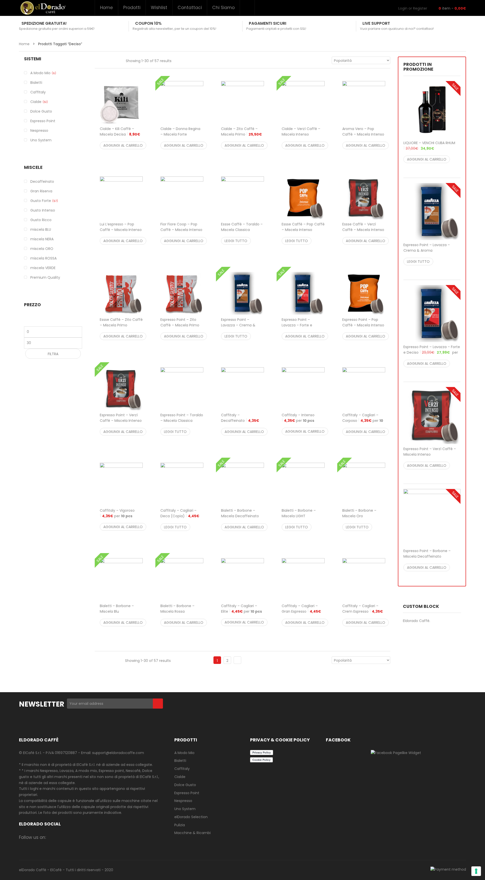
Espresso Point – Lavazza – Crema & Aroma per (430, 250)
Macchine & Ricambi (192, 832)
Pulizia (179, 824)
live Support (376, 23)
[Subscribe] (158, 703)
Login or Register (412, 8)
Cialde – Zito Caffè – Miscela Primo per (241, 134)
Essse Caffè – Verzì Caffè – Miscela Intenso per (363, 230)
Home (106, 8)
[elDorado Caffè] (43, 8)
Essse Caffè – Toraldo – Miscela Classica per (242, 230)
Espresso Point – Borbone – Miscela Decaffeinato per (429, 556)
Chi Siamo (223, 8)
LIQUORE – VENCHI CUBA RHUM (429, 145)
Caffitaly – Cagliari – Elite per (241, 608)
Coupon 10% (148, 23)
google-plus (82, 837)
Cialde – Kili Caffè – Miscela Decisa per (120, 134)
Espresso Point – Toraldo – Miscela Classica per (181, 420)
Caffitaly (182, 768)
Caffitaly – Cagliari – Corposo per (362, 420)
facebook (53, 837)
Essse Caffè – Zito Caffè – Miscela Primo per (121, 325)
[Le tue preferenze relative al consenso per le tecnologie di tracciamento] (476, 871)
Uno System (185, 808)
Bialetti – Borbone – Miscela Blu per (118, 614)
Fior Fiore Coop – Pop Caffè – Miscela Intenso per (181, 230)
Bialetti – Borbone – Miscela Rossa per (179, 614)
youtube (102, 837)
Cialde (35, 101)
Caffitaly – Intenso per (298, 417)
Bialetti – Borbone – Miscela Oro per (361, 519)
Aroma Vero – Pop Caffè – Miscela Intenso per (363, 134)
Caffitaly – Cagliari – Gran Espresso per (301, 611)
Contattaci (190, 8)
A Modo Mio (40, 72)
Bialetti (180, 760)
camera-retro (63, 837)
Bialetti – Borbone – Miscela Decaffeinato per (240, 519)
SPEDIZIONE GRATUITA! (44, 23)
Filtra (53, 353)
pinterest (92, 837)
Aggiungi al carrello (123, 145)
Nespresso (183, 800)
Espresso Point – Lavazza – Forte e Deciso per (431, 352)
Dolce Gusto (185, 784)
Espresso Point (186, 792)
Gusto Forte (40, 200)
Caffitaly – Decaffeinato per (240, 420)
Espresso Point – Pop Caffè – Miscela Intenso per (363, 325)
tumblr (112, 837)
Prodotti (131, 8)
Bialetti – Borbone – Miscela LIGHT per (301, 519)
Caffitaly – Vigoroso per (117, 513)
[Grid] (97, 60)
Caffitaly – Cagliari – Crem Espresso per (362, 611)
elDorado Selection (191, 816)
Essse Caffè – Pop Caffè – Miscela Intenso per (303, 230)
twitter (72, 837)
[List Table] (118, 60)
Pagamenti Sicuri (267, 23)
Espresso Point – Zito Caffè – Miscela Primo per (179, 325)
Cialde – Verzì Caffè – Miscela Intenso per (301, 137)
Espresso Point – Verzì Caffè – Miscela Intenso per (121, 423)
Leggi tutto (236, 240)
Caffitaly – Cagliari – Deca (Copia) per (179, 516)
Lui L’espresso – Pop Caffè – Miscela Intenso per (121, 230)
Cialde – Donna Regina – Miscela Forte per (180, 137)
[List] (108, 60)
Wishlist (159, 8)
